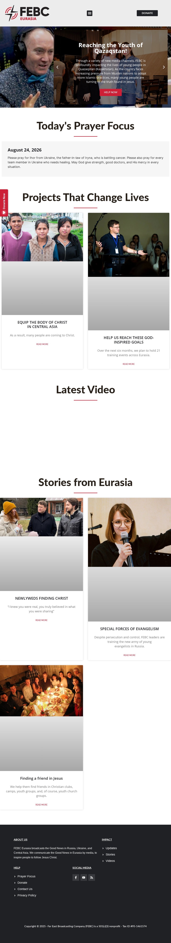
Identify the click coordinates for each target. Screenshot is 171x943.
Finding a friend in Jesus (41, 778)
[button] (89, 13)
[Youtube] (83, 877)
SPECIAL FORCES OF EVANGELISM (129, 628)
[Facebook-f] (75, 877)
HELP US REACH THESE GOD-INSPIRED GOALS (129, 339)
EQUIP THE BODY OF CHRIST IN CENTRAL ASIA (42, 324)
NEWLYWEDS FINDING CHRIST (41, 598)
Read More (42, 344)
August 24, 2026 (25, 150)
